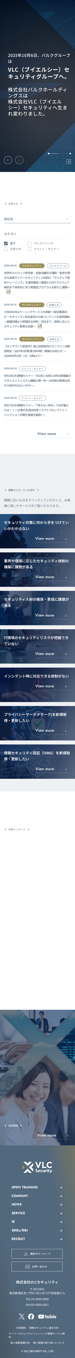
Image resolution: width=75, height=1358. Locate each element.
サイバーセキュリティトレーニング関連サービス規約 (37, 1335)
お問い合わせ (39, 1266)
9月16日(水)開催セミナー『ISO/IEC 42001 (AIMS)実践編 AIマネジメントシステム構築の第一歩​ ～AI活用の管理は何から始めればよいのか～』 (37, 380)
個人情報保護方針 (20, 1342)
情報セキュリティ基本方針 (44, 1327)
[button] (8, 160)
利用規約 (21, 1327)
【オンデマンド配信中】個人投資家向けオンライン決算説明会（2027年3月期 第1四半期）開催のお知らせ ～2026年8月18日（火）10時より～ (37, 351)
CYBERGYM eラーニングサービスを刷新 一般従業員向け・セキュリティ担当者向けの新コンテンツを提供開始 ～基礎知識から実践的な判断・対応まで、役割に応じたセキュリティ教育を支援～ (37, 319)
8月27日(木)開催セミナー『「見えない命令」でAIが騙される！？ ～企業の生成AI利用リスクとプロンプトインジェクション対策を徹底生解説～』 (36, 410)
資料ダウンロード (40, 1254)
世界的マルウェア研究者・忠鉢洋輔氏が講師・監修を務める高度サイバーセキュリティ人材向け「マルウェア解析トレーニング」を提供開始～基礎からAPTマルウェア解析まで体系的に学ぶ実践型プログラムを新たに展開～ (37, 282)
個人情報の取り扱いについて (49, 1342)
